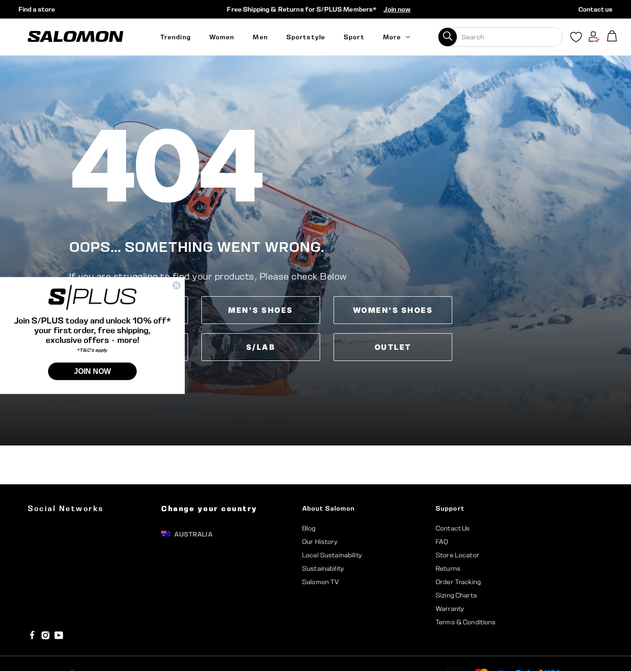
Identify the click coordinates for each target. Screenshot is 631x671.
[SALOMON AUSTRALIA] (75, 37)
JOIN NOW (92, 371)
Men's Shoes (260, 310)
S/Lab (261, 347)
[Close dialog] (176, 285)
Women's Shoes (393, 310)
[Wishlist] (576, 38)
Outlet (393, 347)
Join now (397, 9)
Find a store (36, 9)
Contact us (595, 9)
